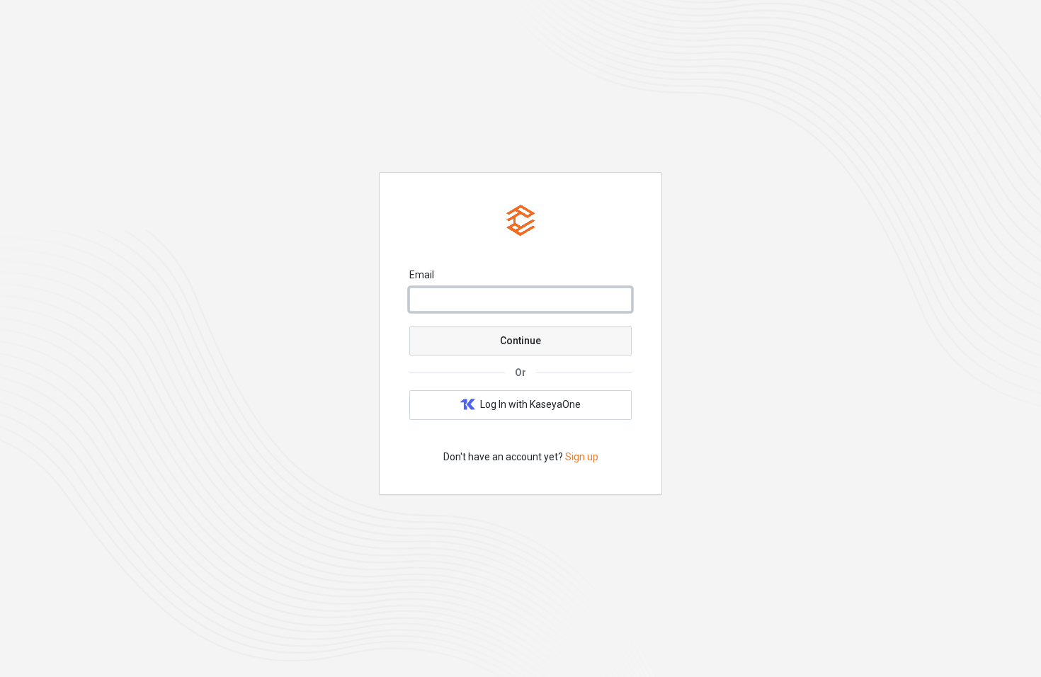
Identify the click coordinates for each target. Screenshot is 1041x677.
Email (421, 274)
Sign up (581, 456)
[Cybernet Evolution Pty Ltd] (520, 234)
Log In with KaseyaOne (530, 404)
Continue (520, 340)
